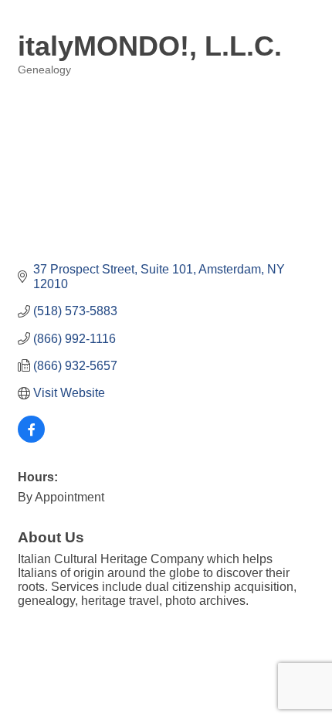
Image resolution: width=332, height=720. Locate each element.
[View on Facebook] (31, 438)
